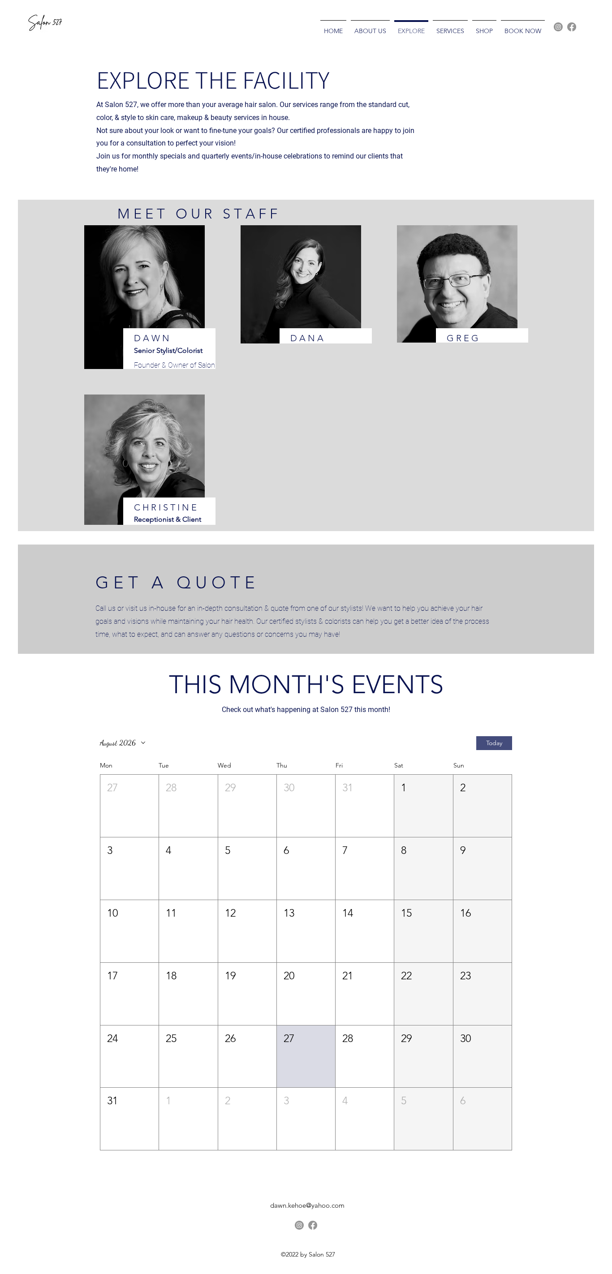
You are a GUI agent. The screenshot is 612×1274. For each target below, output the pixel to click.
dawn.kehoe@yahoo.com (307, 1205)
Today (494, 743)
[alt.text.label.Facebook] (571, 26)
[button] (129, 805)
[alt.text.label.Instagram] (558, 26)
